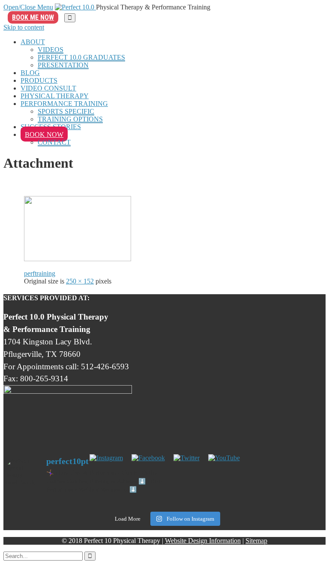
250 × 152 (80, 281)
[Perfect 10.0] (75, 7)
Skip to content (23, 27)
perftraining (39, 273)
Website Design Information (203, 540)
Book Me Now (33, 17)
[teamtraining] (77, 258)
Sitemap (256, 540)
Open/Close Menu (28, 7)
